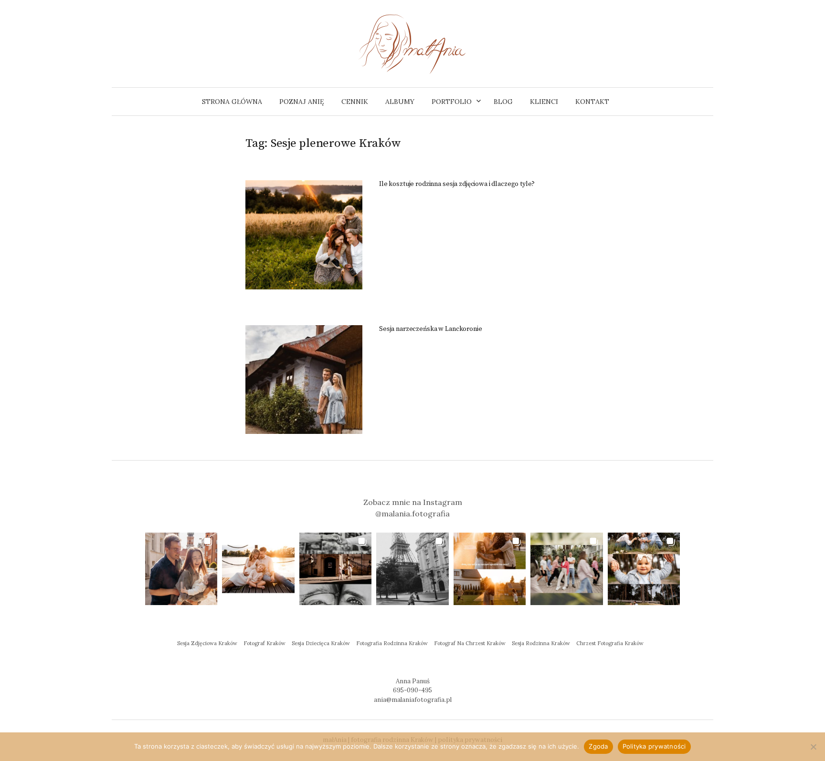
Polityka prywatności (654, 746)
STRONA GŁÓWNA (232, 101)
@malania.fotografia (412, 513)
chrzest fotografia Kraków (610, 643)
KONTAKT (592, 101)
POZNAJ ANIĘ (301, 101)
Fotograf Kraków (264, 643)
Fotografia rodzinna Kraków (392, 643)
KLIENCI (544, 101)
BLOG (503, 101)
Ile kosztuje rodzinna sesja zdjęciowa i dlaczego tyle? (456, 184)
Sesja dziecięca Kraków (321, 643)
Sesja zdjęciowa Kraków (207, 643)
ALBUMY (399, 101)
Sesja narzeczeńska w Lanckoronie (430, 329)
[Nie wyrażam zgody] (813, 746)
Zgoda (598, 746)
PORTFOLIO (452, 101)
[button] (181, 569)
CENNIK (354, 101)
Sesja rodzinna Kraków (541, 643)
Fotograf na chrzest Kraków (470, 643)
